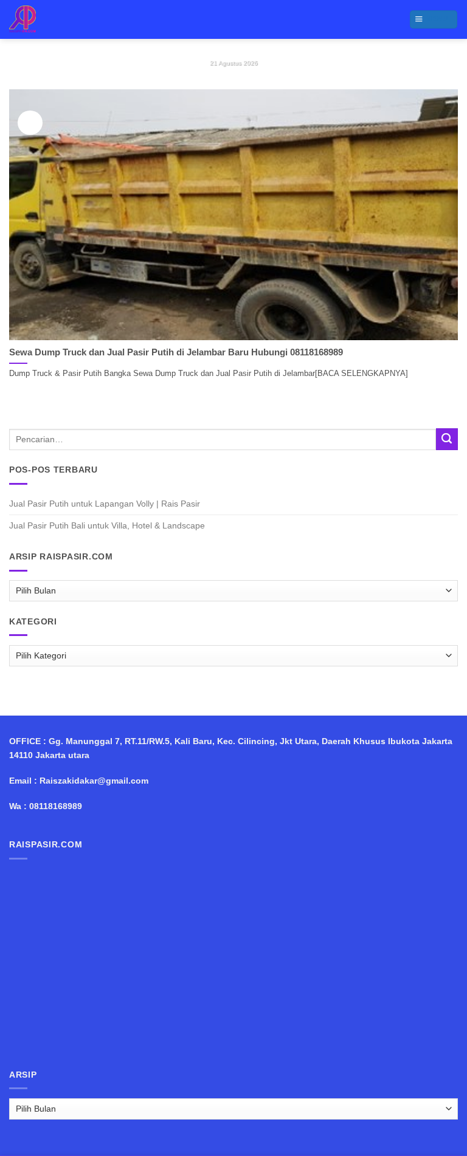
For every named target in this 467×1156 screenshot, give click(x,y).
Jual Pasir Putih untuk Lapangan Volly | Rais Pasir (104, 503)
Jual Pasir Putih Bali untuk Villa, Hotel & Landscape (107, 525)
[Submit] (447, 439)
